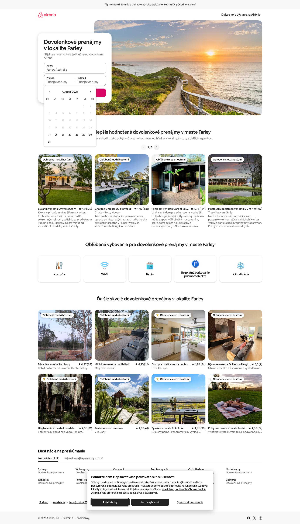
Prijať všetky (110, 502)
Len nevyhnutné (150, 502)
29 (83, 134)
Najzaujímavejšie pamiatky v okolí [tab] (83, 458)
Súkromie (68, 518)
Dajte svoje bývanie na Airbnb (240, 14)
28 (76, 134)
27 (69, 134)
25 (56, 134)
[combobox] (75, 70)
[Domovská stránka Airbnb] (47, 14)
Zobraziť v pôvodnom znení (179, 4)
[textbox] (59, 82)
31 (49, 141)
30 (90, 134)
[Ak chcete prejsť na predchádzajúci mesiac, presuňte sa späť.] (50, 92)
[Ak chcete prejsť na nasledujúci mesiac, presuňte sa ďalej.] (90, 92)
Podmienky (83, 518)
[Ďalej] (156, 147)
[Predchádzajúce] (143, 147)
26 (63, 134)
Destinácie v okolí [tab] (48, 458)
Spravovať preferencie (190, 502)
